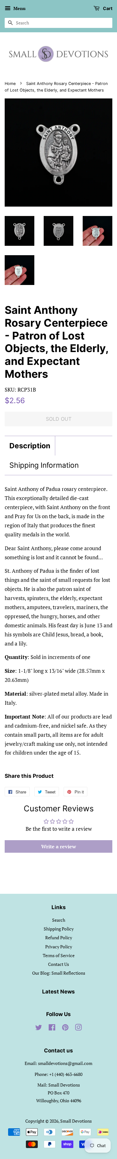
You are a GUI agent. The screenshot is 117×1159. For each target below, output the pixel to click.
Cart (107, 8)
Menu (19, 8)
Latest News (58, 991)
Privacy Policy (58, 947)
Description (29, 445)
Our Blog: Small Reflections (58, 973)
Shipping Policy (59, 929)
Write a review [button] (58, 846)
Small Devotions (76, 1121)
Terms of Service (59, 955)
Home (10, 83)
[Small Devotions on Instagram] (78, 1028)
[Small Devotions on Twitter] (38, 1028)
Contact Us (58, 964)
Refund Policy (58, 937)
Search (58, 920)
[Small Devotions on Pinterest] (65, 1028)
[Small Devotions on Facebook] (52, 1028)
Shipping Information (44, 465)
